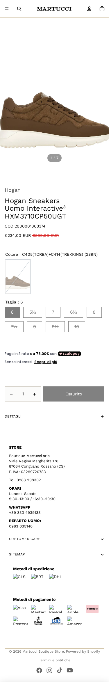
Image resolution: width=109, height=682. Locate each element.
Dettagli (13, 416)
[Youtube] (69, 670)
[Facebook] (39, 670)
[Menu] (6, 8)
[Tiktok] (59, 670)
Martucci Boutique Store (43, 651)
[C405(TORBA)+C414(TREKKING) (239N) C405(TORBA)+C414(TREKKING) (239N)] (18, 276)
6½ (73, 312)
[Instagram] (49, 670)
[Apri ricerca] (19, 8)
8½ (55, 326)
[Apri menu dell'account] (89, 8)
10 (76, 326)
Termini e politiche (54, 660)
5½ (32, 312)
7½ (14, 326)
